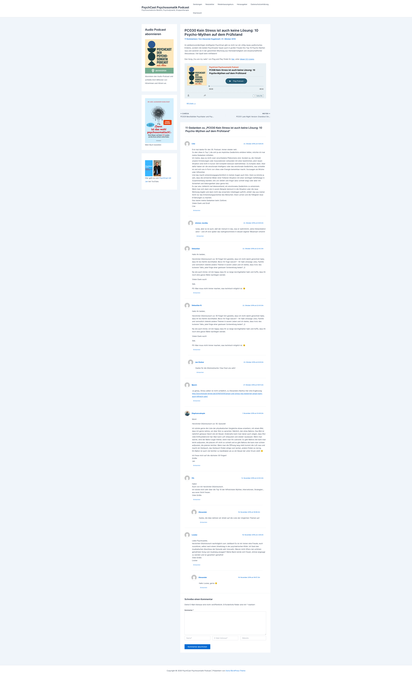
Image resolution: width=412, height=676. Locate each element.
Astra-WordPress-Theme (235, 671)
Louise (194, 535)
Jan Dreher (199, 362)
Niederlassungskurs (225, 4)
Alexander (202, 512)
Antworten (196, 210)
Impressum (197, 13)
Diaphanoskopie (198, 413)
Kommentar (189, 610)
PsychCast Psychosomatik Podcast (165, 7)
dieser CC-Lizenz (247, 59)
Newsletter (209, 4)
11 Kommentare (191, 39)
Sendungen (197, 4)
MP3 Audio (191, 103)
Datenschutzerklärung (260, 4)
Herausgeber (242, 4)
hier (232, 59)
